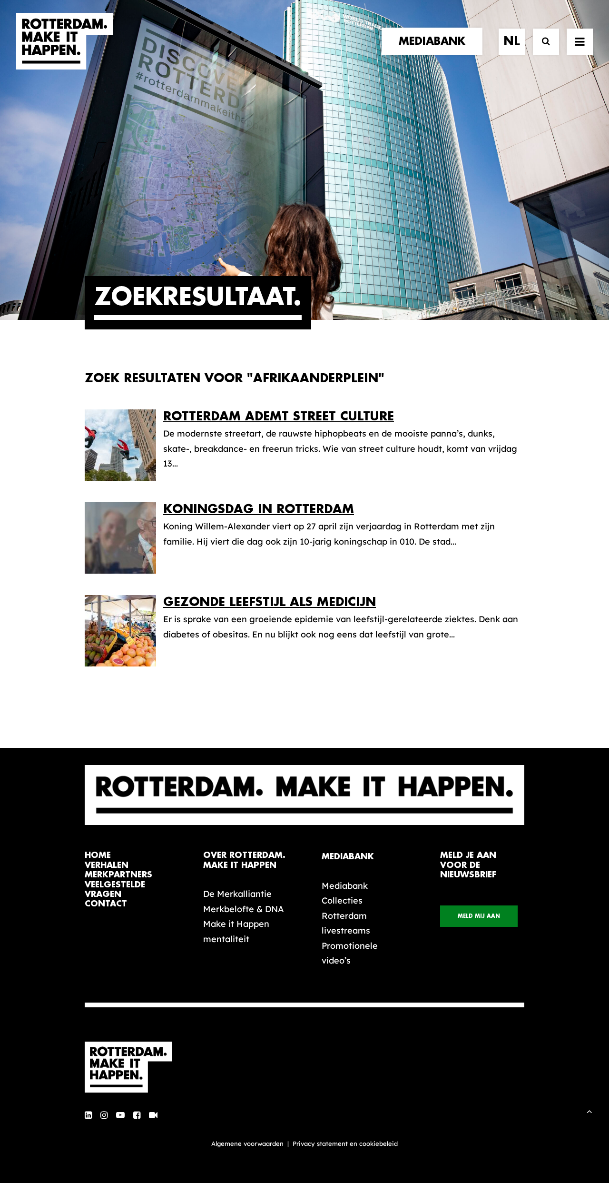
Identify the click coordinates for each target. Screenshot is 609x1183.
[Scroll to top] (589, 1110)
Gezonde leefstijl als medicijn (269, 602)
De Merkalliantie (237, 893)
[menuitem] (435, 41)
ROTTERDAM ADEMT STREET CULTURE (278, 416)
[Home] (133, 1067)
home (98, 855)
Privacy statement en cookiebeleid (345, 1143)
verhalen (106, 865)
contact (106, 904)
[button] (88, 1115)
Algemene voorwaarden (247, 1143)
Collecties (342, 900)
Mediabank (345, 885)
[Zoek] (541, 42)
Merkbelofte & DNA (243, 909)
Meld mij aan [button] (479, 916)
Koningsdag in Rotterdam (258, 509)
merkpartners (118, 875)
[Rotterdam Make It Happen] (64, 41)
